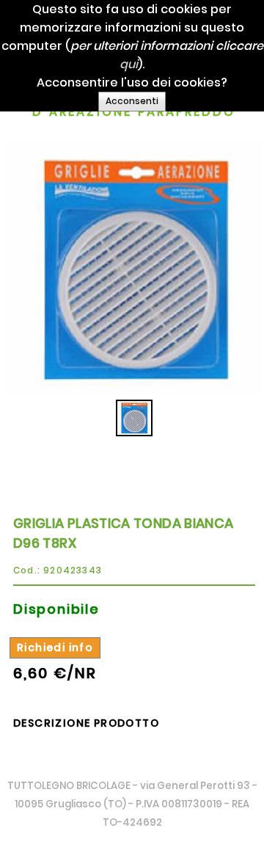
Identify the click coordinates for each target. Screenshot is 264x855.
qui (129, 64)
